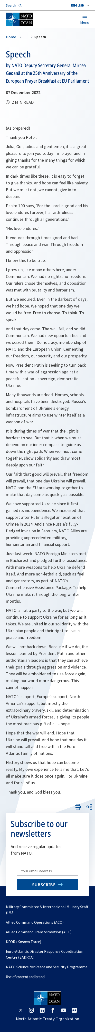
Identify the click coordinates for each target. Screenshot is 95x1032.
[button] (80, 5)
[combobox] (80, 5)
